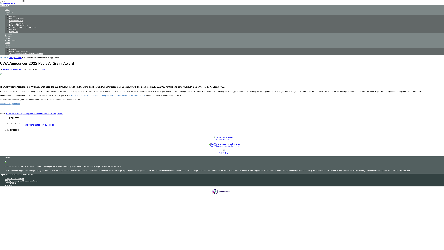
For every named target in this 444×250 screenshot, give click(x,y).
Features (12, 29)
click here (406, 171)
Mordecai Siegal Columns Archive (22, 27)
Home (7, 10)
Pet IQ (7, 38)
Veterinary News (16, 21)
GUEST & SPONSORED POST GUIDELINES (39, 125)
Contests (8, 36)
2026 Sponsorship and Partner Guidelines (26, 54)
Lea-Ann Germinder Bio (18, 51)
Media (7, 43)
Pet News (13, 16)
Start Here (9, 12)
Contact (12, 49)
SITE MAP (9, 185)
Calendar (8, 34)
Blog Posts (13, 32)
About (7, 47)
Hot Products (10, 40)
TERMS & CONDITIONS (14, 179)
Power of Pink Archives (18, 25)
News (7, 14)
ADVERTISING (11, 183)
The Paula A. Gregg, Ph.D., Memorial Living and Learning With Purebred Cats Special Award (108, 96)
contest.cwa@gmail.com (10, 104)
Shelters (8, 45)
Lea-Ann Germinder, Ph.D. (13, 69)
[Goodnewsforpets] (8, 3)
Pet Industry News (16, 18)
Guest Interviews (16, 23)
